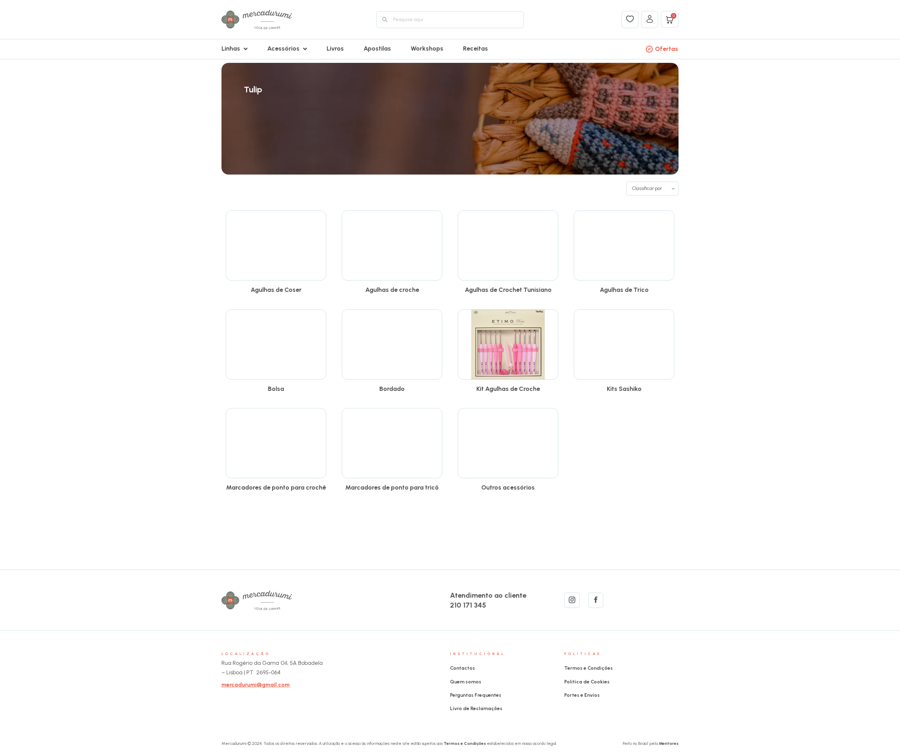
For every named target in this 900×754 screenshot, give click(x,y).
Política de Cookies (587, 682)
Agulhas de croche (392, 290)
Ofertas (666, 49)
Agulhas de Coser (276, 290)
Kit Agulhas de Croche (508, 389)
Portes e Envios (582, 695)
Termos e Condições (588, 668)
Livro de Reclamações (476, 709)
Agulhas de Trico (624, 290)
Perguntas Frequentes (475, 695)
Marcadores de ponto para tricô (392, 487)
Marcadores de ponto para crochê (276, 487)
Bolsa (276, 389)
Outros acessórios (508, 487)
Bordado (392, 389)
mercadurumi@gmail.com (255, 684)
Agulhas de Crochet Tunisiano (508, 290)
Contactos (462, 668)
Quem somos (465, 682)
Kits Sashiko (624, 389)
